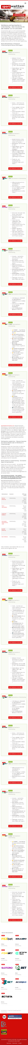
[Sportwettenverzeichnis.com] (12, 7)
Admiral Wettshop (4, 498)
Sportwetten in (4, 1010)
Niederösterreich (17, 1010)
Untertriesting (11, 54)
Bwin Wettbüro (5, 536)
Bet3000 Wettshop (4, 529)
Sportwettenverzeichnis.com (7, 425)
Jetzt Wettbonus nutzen (14, 87)
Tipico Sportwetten (4, 506)
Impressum (9, 1043)
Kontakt (19, 1043)
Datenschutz (14, 1043)
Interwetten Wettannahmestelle (5, 522)
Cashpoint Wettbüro (4, 514)
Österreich (10, 1010)
